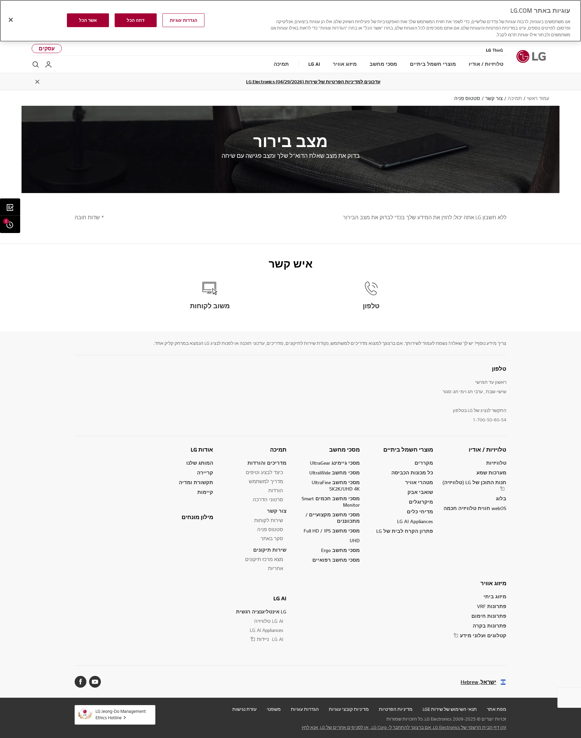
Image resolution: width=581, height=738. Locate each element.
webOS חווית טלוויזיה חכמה (474, 508)
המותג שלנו (199, 463)
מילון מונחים (197, 517)
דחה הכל (136, 20)
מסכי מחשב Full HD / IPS (332, 530)
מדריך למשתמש (266, 481)
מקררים (424, 463)
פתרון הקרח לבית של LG (404, 531)
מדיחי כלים (420, 511)
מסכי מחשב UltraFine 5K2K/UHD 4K (336, 485)
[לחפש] (36, 64)
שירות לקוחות (268, 520)
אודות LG (202, 449)
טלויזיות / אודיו (487, 449)
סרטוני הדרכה (268, 499)
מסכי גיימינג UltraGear (335, 463)
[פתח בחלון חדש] (95, 682)
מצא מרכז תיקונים (264, 559)
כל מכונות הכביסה (412, 472)
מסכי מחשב (344, 449)
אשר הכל (88, 20)
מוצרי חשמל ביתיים (408, 449)
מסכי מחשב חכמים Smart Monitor (331, 501)
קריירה (205, 472)
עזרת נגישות (244, 709)
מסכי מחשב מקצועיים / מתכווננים (333, 517)
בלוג (501, 498)
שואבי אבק (420, 492)
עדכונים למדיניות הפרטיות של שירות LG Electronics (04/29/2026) (313, 82)
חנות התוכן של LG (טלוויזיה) (474, 482)
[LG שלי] (48, 64)
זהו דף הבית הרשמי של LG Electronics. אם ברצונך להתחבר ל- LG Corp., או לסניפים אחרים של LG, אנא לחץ (404, 727)
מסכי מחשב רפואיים (336, 560)
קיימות (205, 492)
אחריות (275, 568)
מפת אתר (496, 709)
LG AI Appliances (415, 521)
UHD (355, 540)
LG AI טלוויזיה (268, 621)
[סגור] (10, 19)
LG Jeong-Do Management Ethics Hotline (120, 714)
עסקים (47, 48)
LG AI (279, 598)
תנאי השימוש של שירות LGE (450, 709)
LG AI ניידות (270, 639)
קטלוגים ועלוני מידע (483, 635)
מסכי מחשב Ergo (340, 550)
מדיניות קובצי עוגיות (349, 709)
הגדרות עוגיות (305, 709)
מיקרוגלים (421, 502)
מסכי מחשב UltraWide (334, 472)
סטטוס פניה (270, 529)
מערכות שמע (491, 472)
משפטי (274, 709)
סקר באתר (272, 538)
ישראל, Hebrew (478, 682)
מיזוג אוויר (493, 583)
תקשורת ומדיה (196, 482)
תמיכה (278, 449)
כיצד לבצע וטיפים (264, 472)
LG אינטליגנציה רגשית (261, 611)
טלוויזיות (496, 463)
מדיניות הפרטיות (396, 709)
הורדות (275, 490)
